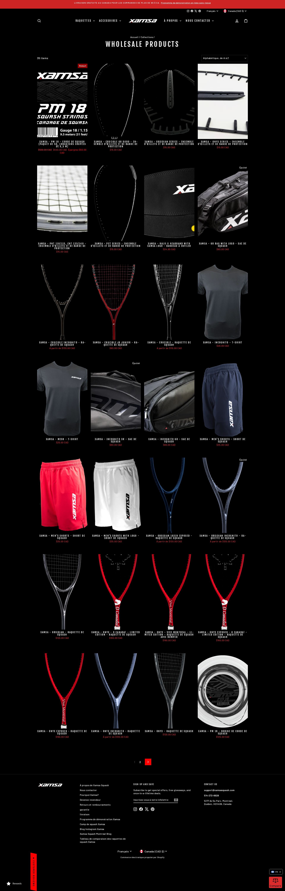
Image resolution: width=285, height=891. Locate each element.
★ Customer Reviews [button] (33, 871)
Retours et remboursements (95, 804)
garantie (84, 809)
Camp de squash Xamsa (92, 824)
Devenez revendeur (90, 799)
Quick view (62, 135)
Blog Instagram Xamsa (92, 829)
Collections (147, 37)
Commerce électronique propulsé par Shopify (142, 857)
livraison (84, 814)
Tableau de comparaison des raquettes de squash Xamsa (103, 840)
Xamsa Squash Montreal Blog (95, 833)
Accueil (134, 37)
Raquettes (84, 20)
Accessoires (109, 20)
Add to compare (52, 157)
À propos (171, 20)
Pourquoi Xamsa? (89, 795)
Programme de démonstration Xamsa (100, 819)
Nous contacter (198, 20)
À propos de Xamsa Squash (94, 785)
